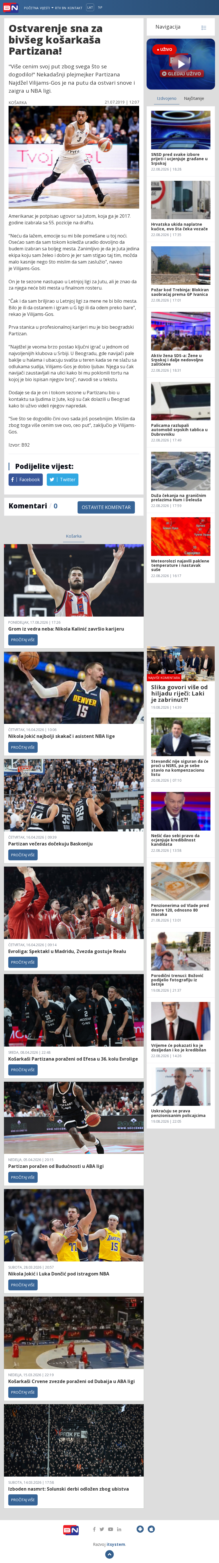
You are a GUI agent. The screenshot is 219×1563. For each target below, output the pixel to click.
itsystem (116, 1544)
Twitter (67, 479)
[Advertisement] (181, 614)
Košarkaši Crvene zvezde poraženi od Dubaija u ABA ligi (71, 1381)
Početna (31, 8)
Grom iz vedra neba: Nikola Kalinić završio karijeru (66, 629)
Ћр (100, 7)
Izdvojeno (167, 98)
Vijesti (45, 8)
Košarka (74, 536)
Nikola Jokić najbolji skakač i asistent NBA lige (61, 736)
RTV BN (60, 8)
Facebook (29, 479)
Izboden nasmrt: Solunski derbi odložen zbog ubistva (68, 1489)
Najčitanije (194, 98)
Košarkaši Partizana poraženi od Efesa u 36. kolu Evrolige (73, 1059)
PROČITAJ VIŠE (23, 639)
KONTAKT (75, 8)
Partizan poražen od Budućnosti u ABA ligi (56, 1166)
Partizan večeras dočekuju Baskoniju (50, 844)
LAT (90, 7)
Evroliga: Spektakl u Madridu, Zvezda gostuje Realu (67, 951)
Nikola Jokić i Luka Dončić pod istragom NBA (58, 1274)
